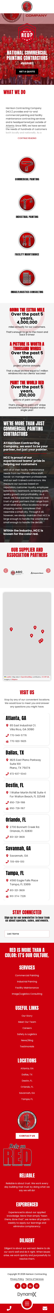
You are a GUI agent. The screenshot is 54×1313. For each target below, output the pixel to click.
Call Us (9, 1308)
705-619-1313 (17, 854)
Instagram (36, 1279)
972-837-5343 (18, 766)
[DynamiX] (27, 1287)
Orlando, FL (16, 812)
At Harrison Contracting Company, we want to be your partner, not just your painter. (25, 446)
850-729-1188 (17, 795)
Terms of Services (34, 1272)
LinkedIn (30, 1279)
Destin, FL (15, 778)
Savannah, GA (18, 841)
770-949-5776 (18, 728)
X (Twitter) (24, 1279)
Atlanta (10, 125)
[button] (35, 621)
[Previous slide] (5, 563)
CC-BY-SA (45, 670)
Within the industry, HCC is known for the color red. (23, 473)
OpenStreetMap (26, 670)
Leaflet (8, 670)
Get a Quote (27, 71)
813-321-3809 (17, 830)
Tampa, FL (15, 866)
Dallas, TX (15, 745)
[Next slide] (48, 563)
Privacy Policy (17, 1272)
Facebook (17, 1279)
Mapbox (15, 672)
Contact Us (45, 1308)
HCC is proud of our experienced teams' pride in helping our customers (24, 461)
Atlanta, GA (16, 711)
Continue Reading (27, 138)
